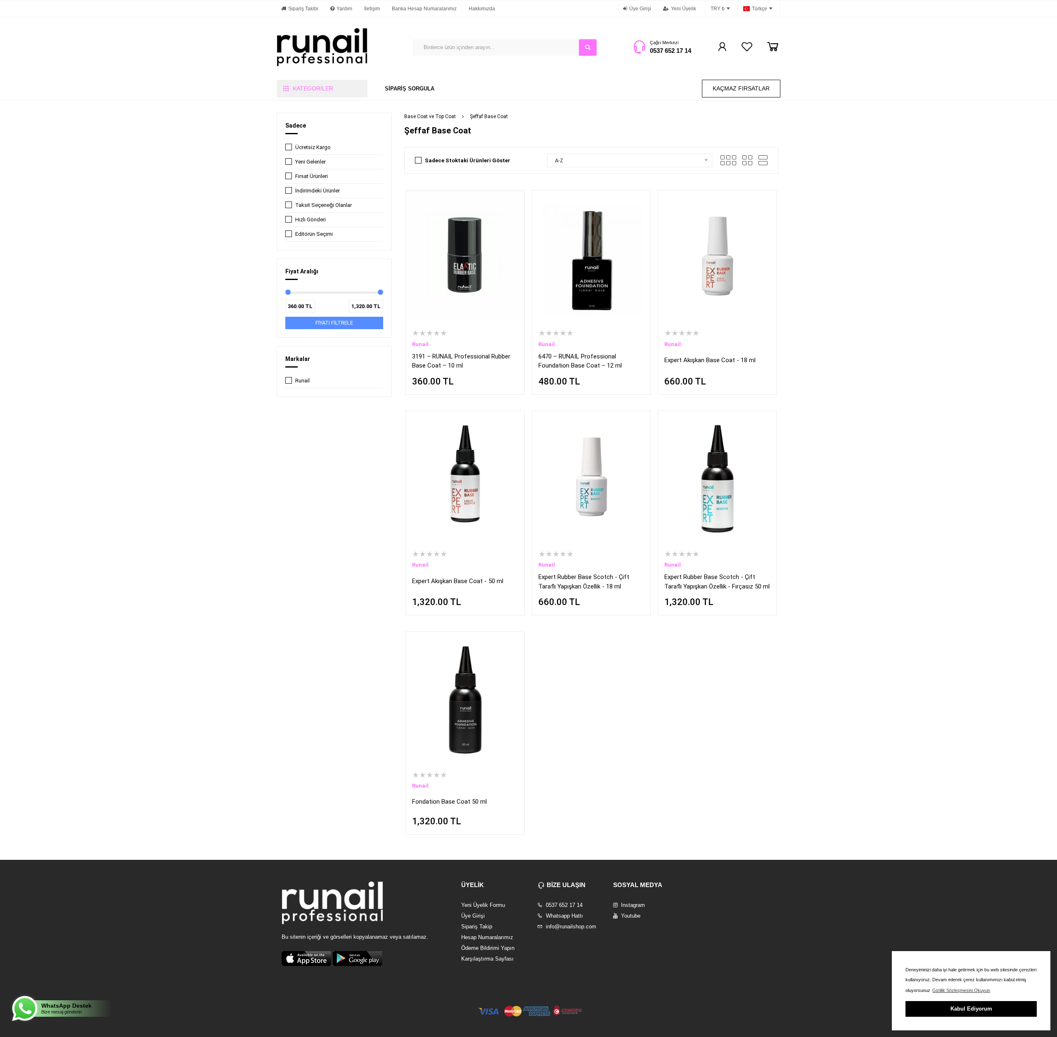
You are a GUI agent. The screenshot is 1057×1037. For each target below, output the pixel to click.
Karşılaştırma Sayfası (487, 959)
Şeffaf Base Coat (489, 116)
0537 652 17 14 (670, 50)
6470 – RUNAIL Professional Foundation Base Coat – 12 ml (580, 361)
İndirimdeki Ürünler (317, 190)
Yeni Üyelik (683, 9)
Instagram (632, 905)
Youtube (629, 916)
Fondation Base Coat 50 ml (449, 801)
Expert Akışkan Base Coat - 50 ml (457, 581)
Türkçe (759, 9)
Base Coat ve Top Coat (430, 116)
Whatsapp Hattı (563, 916)
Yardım (344, 9)
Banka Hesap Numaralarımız (424, 9)
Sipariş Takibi (303, 9)
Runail (302, 380)
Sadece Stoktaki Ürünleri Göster (467, 160)
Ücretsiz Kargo (313, 147)
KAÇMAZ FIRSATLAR (741, 88)
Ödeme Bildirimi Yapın (487, 948)
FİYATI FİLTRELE (334, 323)
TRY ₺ (718, 9)
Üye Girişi (640, 9)
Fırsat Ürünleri (311, 176)
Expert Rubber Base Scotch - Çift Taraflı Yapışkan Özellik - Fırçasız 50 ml (717, 581)
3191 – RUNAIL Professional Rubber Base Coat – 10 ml (461, 361)
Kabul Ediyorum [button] (971, 1009)
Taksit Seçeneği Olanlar (323, 205)
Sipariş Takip (476, 926)
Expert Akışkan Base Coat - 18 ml (710, 360)
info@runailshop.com (570, 926)
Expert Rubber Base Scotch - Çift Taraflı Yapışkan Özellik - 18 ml (583, 581)
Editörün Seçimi (314, 234)
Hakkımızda (482, 9)
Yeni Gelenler (310, 162)
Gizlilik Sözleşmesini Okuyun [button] (961, 990)
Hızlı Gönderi (310, 219)
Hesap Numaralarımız (487, 937)
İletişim (372, 9)
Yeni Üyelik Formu (483, 905)
